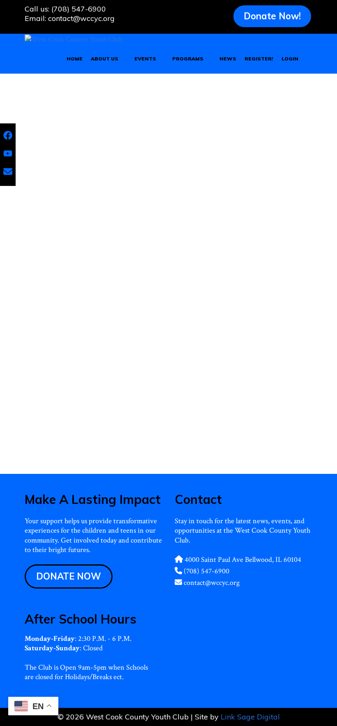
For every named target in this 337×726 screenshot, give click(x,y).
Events (145, 59)
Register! (259, 59)
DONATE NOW (68, 576)
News (227, 59)
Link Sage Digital (250, 716)
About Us (104, 59)
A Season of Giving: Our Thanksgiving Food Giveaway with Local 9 (92, 263)
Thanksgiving (137, 442)
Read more (101, 404)
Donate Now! (272, 16)
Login (290, 59)
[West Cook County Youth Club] (73, 38)
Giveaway (106, 442)
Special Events (104, 433)
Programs (187, 59)
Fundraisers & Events (59, 433)
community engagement (63, 442)
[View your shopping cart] (308, 59)
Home (75, 59)
